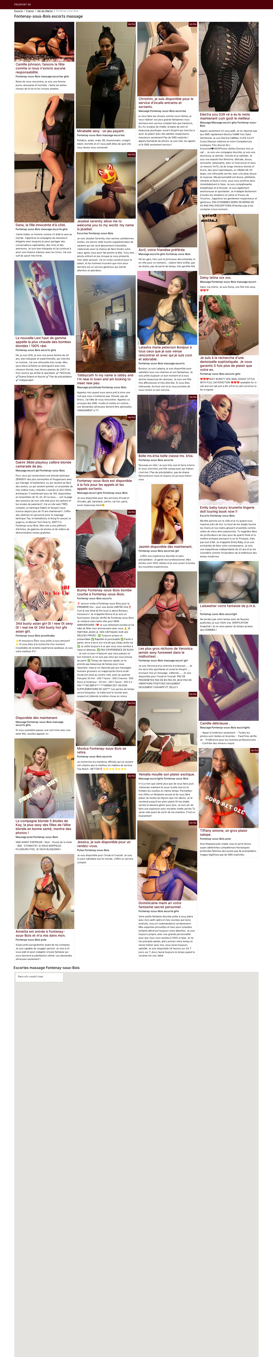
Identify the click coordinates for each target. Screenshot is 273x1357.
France (30, 10)
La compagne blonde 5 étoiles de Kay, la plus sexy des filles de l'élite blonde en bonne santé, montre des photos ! (43, 827)
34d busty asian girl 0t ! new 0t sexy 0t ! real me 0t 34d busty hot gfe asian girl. (44, 627)
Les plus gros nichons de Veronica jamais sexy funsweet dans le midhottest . (166, 652)
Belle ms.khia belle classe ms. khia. (166, 456)
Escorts (18, 10)
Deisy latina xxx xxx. (215, 278)
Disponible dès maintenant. (37, 718)
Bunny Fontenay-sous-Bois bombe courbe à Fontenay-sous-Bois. (104, 592)
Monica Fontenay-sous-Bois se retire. (101, 750)
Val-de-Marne (45, 10)
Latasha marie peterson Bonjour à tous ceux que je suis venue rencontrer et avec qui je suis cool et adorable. (165, 353)
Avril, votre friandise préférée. (162, 250)
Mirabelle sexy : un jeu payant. (101, 131)
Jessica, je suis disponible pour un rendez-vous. (103, 844)
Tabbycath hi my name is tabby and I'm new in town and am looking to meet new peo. (105, 379)
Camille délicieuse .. (215, 723)
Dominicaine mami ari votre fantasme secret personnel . (160, 905)
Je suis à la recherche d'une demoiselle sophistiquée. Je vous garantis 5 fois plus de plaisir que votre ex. (226, 364)
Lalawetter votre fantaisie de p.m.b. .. (228, 608)
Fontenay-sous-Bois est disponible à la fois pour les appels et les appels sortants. (104, 485)
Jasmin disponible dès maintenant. (166, 547)
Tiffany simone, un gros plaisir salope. (223, 832)
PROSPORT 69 (22, 4)
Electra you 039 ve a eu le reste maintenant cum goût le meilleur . (226, 116)
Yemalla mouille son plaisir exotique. (167, 774)
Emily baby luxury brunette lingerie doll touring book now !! (227, 509)
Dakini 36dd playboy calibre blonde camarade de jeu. (43, 464)
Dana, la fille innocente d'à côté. (41, 225)
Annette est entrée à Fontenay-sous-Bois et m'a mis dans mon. (41, 933)
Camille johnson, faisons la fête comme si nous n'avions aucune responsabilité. (40, 68)
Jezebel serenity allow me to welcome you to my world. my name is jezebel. (105, 225)
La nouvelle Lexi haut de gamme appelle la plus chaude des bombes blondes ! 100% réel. (43, 342)
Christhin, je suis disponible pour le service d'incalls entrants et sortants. (166, 103)
